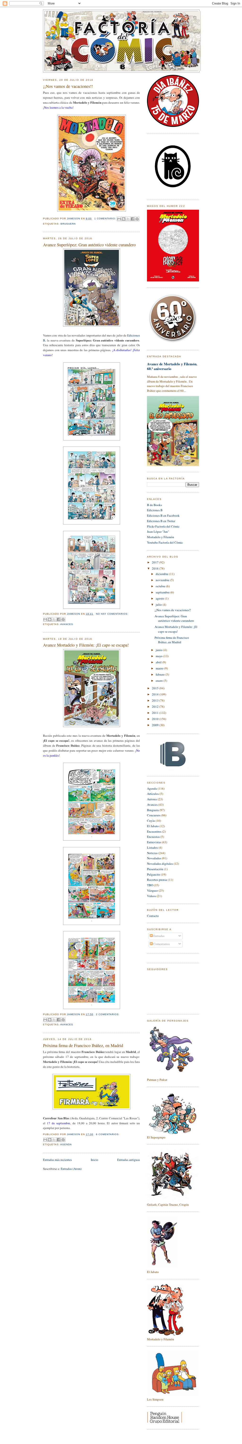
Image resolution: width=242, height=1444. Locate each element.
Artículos (153, 794)
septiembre (163, 592)
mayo (159, 656)
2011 (155, 713)
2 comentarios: (108, 1014)
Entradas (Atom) (71, 1169)
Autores (152, 799)
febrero (160, 674)
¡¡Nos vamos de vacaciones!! (68, 86)
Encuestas (153, 837)
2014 (155, 694)
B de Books (154, 505)
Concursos (153, 815)
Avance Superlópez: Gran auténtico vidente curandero (89, 244)
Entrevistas (154, 842)
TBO (150, 885)
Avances (66, 624)
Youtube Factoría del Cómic (165, 542)
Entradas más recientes (57, 1160)
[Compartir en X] (128, 219)
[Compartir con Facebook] (132, 219)
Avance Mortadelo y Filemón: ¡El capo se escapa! (86, 645)
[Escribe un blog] (123, 219)
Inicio (94, 1160)
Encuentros (154, 831)
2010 (155, 719)
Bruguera (68, 223)
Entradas (158, 936)
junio (159, 650)
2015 (155, 688)
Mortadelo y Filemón (160, 537)
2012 (155, 706)
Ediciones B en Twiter (161, 521)
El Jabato (153, 826)
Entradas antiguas (128, 1160)
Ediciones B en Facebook (163, 515)
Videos (151, 896)
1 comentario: (105, 218)
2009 (155, 725)
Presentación (155, 869)
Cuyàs (151, 820)
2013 (155, 700)
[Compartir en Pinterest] (137, 219)
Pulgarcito (153, 874)
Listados (152, 847)
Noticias (152, 853)
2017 (155, 562)
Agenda (66, 1144)
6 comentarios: (108, 1134)
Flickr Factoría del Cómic (163, 526)
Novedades (154, 858)
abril (159, 662)
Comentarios (161, 944)
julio (159, 604)
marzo (160, 668)
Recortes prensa (157, 879)
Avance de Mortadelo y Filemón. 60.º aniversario (172, 366)
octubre (161, 586)
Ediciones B (155, 510)
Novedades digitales (160, 863)
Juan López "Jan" (158, 531)
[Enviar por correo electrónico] (119, 219)
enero (160, 680)
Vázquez (152, 890)
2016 (155, 568)
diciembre (162, 574)
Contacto (153, 916)
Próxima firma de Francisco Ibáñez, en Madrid (83, 1045)
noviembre (163, 580)
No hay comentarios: (112, 614)
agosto (160, 598)
